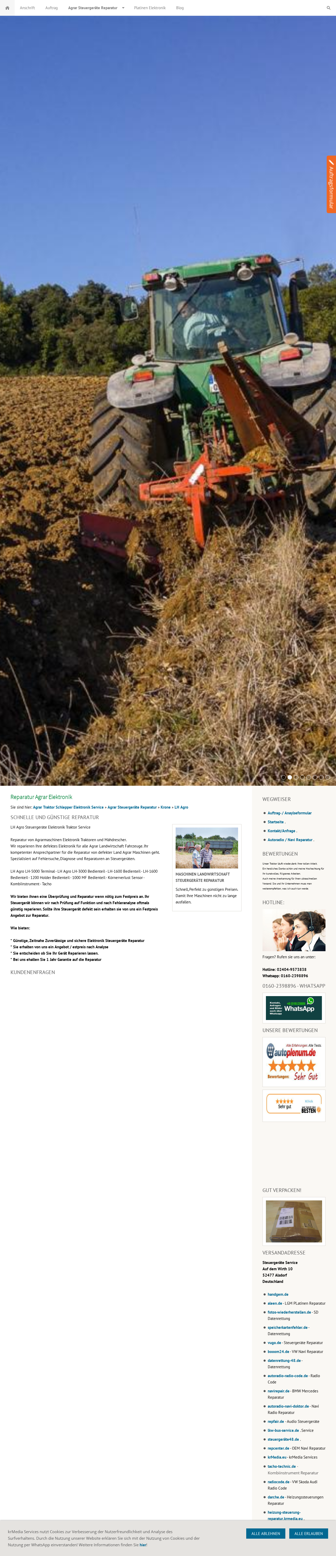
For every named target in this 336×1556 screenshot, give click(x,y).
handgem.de (278, 1294)
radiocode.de (279, 1481)
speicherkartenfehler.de (288, 1327)
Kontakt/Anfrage (281, 830)
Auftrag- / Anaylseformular (290, 812)
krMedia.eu (277, 1457)
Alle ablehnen (265, 1533)
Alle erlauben (309, 1533)
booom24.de (278, 1351)
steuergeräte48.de (283, 1439)
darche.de (276, 1497)
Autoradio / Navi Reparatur (290, 839)
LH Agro (181, 807)
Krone (166, 807)
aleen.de (275, 1303)
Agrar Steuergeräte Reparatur (132, 807)
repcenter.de (278, 1448)
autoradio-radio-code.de (288, 1375)
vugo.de (274, 1342)
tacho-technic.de (282, 1466)
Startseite (276, 821)
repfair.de (276, 1421)
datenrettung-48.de (284, 1360)
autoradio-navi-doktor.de (288, 1406)
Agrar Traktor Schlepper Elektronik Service (68, 807)
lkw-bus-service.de (283, 1430)
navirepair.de (279, 1390)
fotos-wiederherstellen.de (289, 1312)
